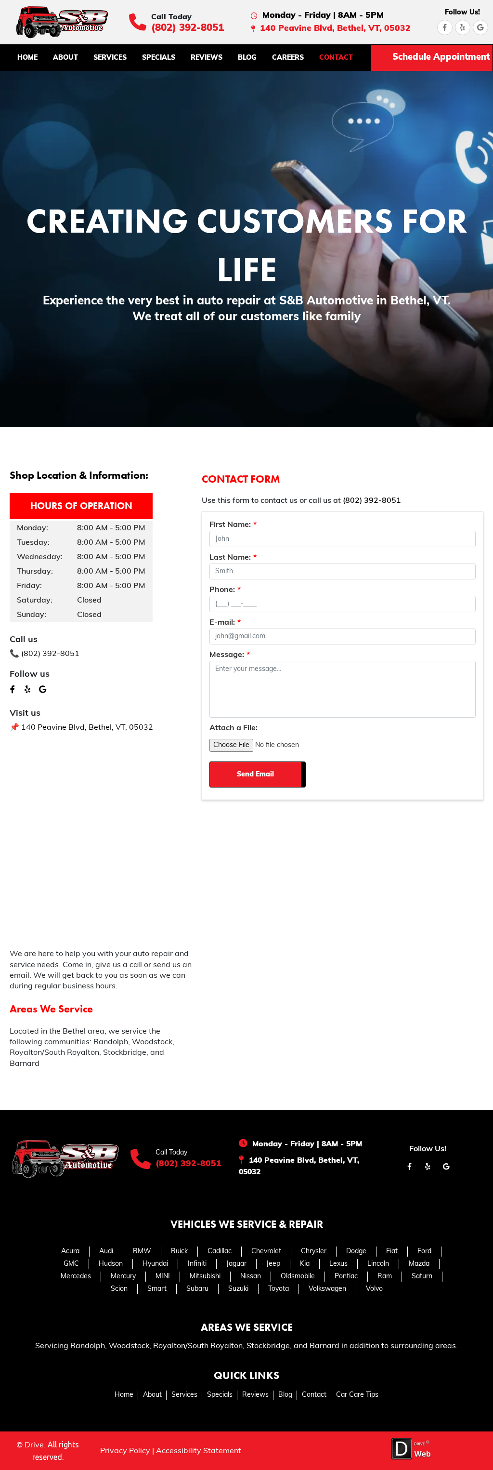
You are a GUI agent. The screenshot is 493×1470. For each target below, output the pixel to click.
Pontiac (346, 1276)
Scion (119, 1289)
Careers (288, 58)
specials (158, 58)
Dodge (356, 1251)
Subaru (197, 1289)
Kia (305, 1264)
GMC (71, 1264)
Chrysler (313, 1251)
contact (336, 58)
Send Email (255, 774)
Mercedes (76, 1276)
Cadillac (220, 1251)
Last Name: (233, 558)
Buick (179, 1251)
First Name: (233, 525)
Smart (157, 1289)
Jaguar (236, 1264)
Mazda (419, 1264)
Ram (384, 1276)
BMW (142, 1251)
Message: (229, 655)
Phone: (225, 590)
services (110, 58)
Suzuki (238, 1289)
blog (247, 58)
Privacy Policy (125, 1451)
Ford (424, 1251)
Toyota (278, 1289)
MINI (163, 1276)
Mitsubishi (205, 1276)
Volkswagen (327, 1289)
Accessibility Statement (198, 1451)
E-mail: (225, 623)
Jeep (273, 1264)
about (65, 58)
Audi (106, 1251)
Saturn (422, 1276)
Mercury (123, 1276)
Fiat (392, 1251)
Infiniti (197, 1264)
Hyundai (155, 1264)
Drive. (35, 1445)
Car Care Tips (357, 1395)
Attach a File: (233, 728)
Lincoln (378, 1264)
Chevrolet (266, 1251)
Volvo (374, 1289)
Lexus (338, 1264)
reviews (206, 58)
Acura (70, 1251)
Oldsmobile (298, 1276)
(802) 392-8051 (187, 28)
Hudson (111, 1264)
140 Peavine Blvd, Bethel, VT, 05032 (335, 29)
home (27, 58)
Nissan (250, 1276)
